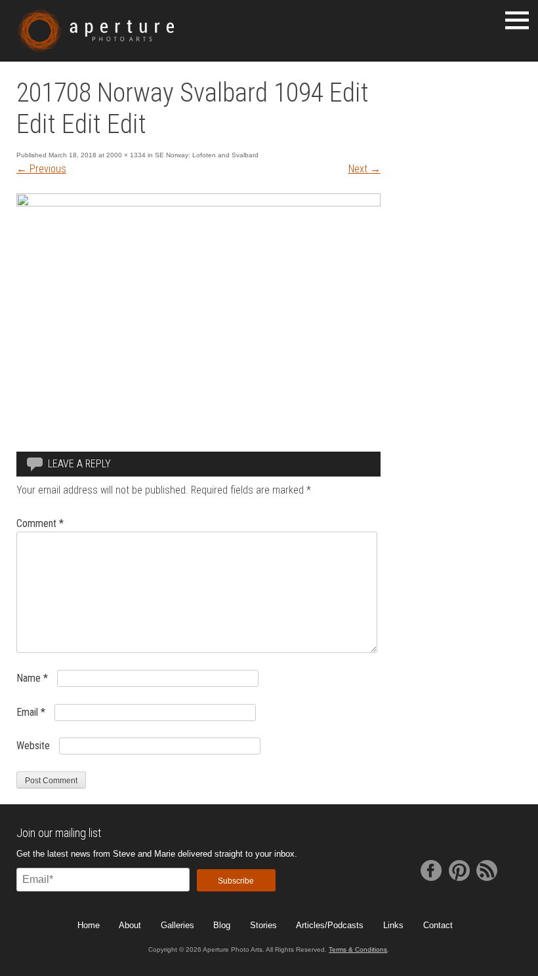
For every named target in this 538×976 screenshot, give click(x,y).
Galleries (177, 925)
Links (393, 925)
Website (33, 745)
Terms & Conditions (358, 949)
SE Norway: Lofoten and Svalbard (207, 155)
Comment (40, 523)
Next (364, 169)
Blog (221, 925)
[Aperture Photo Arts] (95, 31)
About (130, 925)
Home (88, 925)
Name (32, 678)
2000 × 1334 (126, 155)
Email (30, 712)
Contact (438, 925)
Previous (41, 169)
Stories (263, 925)
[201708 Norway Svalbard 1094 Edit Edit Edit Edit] (198, 203)
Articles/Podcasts (329, 925)
